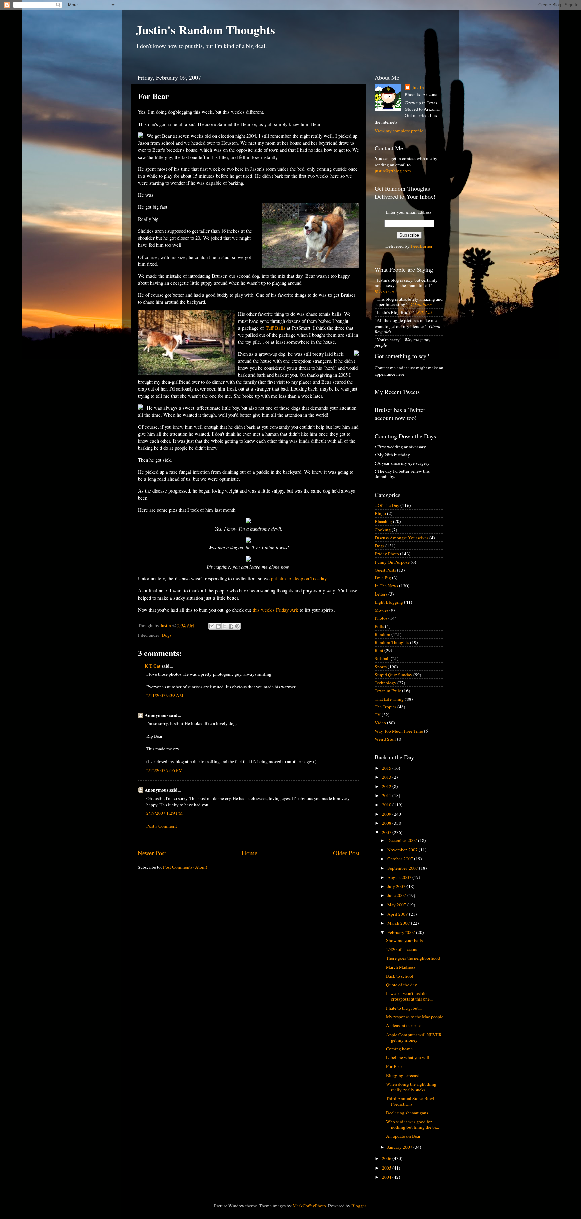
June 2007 (397, 895)
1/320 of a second (402, 949)
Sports (381, 667)
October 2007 (400, 859)
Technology (385, 683)
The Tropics (385, 707)
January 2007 (400, 1147)
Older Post (346, 853)
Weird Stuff (385, 739)
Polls (379, 626)
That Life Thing (389, 699)
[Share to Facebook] (231, 626)
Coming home (399, 1049)
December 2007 (402, 840)
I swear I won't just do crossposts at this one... (409, 996)
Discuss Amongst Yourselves (401, 538)
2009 (387, 814)
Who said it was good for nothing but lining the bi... (412, 1124)
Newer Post (152, 853)
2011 (387, 795)
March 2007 (399, 923)
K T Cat (153, 666)
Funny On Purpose (392, 562)
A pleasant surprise (403, 1025)
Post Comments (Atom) (185, 867)
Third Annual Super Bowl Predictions (410, 1101)
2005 (387, 1168)
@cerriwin (384, 291)
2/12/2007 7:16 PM (164, 770)
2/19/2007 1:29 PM (164, 813)
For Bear (394, 1066)
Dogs (166, 635)
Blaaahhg (383, 521)
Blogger (358, 1206)
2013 (387, 777)
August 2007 (399, 877)
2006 (387, 1158)
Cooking (383, 530)
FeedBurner (422, 246)
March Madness (400, 967)
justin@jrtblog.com (393, 171)
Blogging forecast (402, 1075)
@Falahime (421, 304)
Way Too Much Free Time (399, 731)
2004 (387, 1177)
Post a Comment (161, 826)
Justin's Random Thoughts (205, 29)
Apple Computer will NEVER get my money (414, 1037)
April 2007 (398, 914)
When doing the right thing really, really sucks (411, 1086)
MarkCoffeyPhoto (309, 1206)
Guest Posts (385, 570)
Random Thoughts (392, 642)
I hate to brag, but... (404, 1008)
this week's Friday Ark (275, 609)
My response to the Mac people (414, 1017)
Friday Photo (387, 554)
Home (249, 853)
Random (382, 634)
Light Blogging (389, 602)
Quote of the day (401, 985)
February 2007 (401, 932)
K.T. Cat (424, 312)
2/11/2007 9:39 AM (164, 695)
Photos (381, 618)
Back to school (399, 976)
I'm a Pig (383, 578)
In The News (386, 586)
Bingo (380, 513)
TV (378, 715)
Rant (379, 650)
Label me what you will (407, 1057)
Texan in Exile (388, 691)
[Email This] (211, 626)
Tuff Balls (275, 327)
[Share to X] (224, 626)
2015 (387, 768)
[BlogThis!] (218, 626)
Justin (418, 87)
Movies (381, 610)
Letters (381, 594)
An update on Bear (403, 1136)
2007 (387, 832)
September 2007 (403, 868)
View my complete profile (399, 131)
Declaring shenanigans (407, 1113)
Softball (382, 658)
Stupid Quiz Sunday (393, 675)
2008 (387, 823)
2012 (387, 786)
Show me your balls (404, 940)
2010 (387, 805)
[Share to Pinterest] (237, 626)
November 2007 (403, 850)
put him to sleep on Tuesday (298, 578)
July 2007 (396, 886)
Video (380, 723)
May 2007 (397, 905)
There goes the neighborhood (413, 958)
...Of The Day (387, 505)
